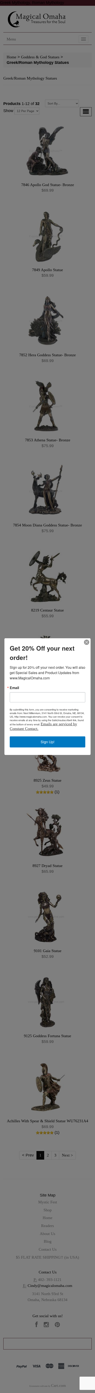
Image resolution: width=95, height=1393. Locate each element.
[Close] (86, 642)
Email (14, 688)
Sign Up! (47, 741)
